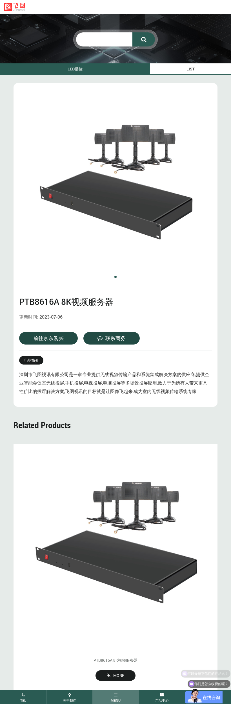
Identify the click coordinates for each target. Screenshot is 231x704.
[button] (115, 277)
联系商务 (115, 338)
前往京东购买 (48, 338)
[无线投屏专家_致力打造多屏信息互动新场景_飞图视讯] (14, 7)
